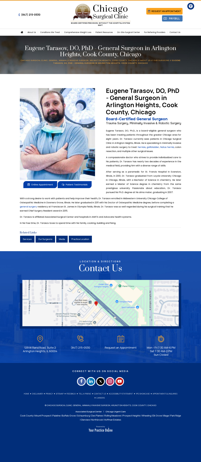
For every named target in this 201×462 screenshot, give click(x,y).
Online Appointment (42, 184)
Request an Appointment (166, 11)
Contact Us (100, 393)
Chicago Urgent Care (116, 411)
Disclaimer (37, 393)
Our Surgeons (161, 60)
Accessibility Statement (121, 393)
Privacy (49, 393)
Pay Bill (174, 18)
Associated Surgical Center (88, 411)
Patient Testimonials (77, 184)
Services (27, 239)
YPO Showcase (143, 393)
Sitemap (60, 393)
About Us (145, 60)
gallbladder (153, 147)
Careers (100, 397)
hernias (142, 147)
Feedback (71, 393)
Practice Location (80, 239)
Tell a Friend (85, 393)
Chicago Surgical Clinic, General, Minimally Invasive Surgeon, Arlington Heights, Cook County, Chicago (79, 60)
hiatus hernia (167, 147)
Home (26, 393)
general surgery (28, 206)
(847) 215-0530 (30, 14)
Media (62, 239)
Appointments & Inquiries (165, 393)
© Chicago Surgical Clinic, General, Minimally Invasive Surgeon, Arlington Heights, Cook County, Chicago (100, 405)
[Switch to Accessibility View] (190, 6)
